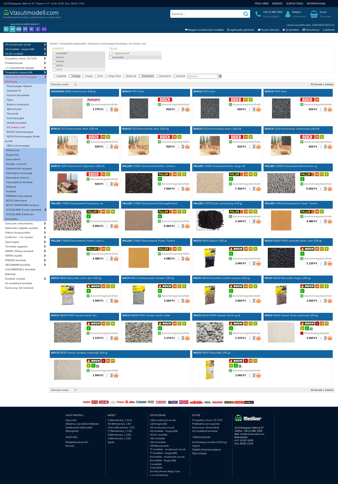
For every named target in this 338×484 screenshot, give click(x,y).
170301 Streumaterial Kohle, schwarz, (149, 166)
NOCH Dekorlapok (16, 200)
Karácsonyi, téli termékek (19, 287)
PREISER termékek (15, 260)
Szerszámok (13, 159)
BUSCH (60, 57)
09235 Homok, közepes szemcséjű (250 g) (79, 352)
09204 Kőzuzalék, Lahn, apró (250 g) (76, 278)
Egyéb (111, 442)
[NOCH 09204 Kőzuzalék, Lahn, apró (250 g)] (67, 295)
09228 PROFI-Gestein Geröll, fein (74, 315)
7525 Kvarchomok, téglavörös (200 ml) (78, 166)
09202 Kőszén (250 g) (210, 240)
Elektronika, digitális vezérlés (21, 228)
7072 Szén (204, 91)
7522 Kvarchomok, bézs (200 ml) (145, 128)
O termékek (156, 467)
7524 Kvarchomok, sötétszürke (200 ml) (292, 128)
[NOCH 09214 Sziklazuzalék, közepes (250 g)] (138, 295)
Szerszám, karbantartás (19, 223)
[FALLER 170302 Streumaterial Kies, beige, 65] (209, 183)
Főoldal (53, 43)
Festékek (11, 191)
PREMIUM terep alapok (19, 196)
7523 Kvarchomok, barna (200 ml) (217, 128)
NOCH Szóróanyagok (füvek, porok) (22, 139)
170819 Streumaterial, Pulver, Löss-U (77, 240)
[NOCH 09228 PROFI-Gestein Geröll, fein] (67, 332)
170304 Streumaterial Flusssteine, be (77, 203)
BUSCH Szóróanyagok (20, 131)
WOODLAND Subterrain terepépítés (19, 216)
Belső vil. (131, 76)
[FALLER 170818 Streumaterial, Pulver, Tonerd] (281, 220)
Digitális (61, 76)
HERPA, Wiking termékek (19, 251)
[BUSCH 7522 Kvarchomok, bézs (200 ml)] (138, 146)
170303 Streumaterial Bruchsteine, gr (291, 166)
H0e (18, 29)
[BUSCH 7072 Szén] (209, 108)
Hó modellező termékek (18, 283)
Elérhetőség (294, 3)
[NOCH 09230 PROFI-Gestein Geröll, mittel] (138, 332)
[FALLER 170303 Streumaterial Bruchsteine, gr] (281, 183)
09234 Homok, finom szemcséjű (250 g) (291, 315)
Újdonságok (12, 241)
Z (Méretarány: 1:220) (119, 438)
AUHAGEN (62, 53)
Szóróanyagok (15, 118)
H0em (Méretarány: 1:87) (121, 427)
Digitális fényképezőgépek (206, 449)
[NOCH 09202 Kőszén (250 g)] (209, 258)
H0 (12, 29)
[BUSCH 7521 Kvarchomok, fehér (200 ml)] (67, 146)
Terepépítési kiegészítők (19, 72)
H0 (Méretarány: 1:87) (119, 423)
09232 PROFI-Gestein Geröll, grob (216, 315)
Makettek (10, 274)
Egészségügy (199, 453)
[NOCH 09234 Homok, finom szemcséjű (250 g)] (281, 332)
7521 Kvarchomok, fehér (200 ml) (74, 128)
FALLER (60, 61)
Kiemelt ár (165, 76)
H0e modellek (157, 438)
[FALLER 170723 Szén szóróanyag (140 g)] (209, 220)
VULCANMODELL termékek (20, 269)
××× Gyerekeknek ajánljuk (19, 67)
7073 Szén (276, 91)
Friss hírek (262, 3)
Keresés (277, 3)
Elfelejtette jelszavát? (76, 442)
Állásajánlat (71, 431)
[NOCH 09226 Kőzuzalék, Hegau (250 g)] (281, 295)
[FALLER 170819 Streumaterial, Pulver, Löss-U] (67, 258)
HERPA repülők (13, 255)
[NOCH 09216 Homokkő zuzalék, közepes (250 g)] (209, 295)
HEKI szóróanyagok (18, 145)
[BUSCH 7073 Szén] (281, 108)
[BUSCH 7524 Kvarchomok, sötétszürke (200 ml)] (281, 146)
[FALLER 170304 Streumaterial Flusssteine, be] (67, 220)
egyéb (44, 29)
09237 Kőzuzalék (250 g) (211, 352)
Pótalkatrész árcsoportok (206, 423)
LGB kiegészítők (158, 423)
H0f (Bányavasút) (159, 445)
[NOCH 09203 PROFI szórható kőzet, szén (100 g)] (281, 258)
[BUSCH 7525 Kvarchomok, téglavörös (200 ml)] (67, 183)
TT (25, 29)
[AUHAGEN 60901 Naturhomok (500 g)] (67, 108)
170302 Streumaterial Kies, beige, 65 (219, 166)
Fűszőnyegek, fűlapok (19, 86)
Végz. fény (115, 76)
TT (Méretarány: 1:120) (120, 431)
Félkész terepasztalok (17, 232)
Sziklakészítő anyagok (19, 168)
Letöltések (329, 29)
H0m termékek (158, 442)
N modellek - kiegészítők (163, 460)
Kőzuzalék (118, 57)
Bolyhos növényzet (18, 104)
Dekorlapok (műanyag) (19, 173)
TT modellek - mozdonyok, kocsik (168, 449)
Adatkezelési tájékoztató (78, 427)
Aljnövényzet (14, 109)
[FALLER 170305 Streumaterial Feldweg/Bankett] (138, 220)
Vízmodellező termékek (19, 182)
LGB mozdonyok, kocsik (163, 420)
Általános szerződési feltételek (82, 423)
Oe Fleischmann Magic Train (165, 471)
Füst (100, 76)
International (316, 3)
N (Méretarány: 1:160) (119, 434)
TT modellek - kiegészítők (163, 453)
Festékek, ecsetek (15, 278)
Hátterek (11, 186)
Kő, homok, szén (16, 127)
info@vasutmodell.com (252, 434)
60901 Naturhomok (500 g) (73, 91)
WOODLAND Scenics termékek (23, 209)
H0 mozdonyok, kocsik (18, 44)
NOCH (60, 65)
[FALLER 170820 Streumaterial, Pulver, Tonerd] (138, 258)
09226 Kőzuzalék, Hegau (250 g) (288, 278)
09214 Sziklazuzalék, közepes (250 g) (148, 278)
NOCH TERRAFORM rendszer (22, 205)
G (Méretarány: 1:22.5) (120, 420)
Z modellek (156, 464)
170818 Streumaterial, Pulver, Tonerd (291, 203)
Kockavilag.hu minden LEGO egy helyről (209, 444)
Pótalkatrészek (14, 63)
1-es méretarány (159, 475)
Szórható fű (14, 90)
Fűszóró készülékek (18, 95)
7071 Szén (133, 91)
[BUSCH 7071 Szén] (138, 108)
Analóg (76, 76)
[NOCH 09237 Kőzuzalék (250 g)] (209, 370)
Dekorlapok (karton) (17, 177)
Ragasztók (12, 154)
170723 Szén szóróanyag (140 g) (217, 203)
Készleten (148, 76)
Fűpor (10, 99)
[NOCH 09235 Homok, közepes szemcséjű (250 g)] (67, 370)
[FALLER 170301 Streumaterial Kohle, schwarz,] (138, 183)
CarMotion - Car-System (19, 237)
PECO (59, 69)
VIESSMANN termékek (17, 264)
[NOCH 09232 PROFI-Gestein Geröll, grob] (209, 332)
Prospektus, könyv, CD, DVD (21, 58)
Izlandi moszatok (17, 122)
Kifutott (181, 76)
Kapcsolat (70, 420)
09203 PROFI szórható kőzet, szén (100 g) (293, 240)
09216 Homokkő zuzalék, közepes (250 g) (221, 278)
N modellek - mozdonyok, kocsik (167, 456)
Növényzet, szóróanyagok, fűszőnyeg (21, 79)
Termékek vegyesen (16, 246)
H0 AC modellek (14, 53)
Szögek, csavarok (16, 164)
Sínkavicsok (12, 150)
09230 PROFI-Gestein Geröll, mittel (146, 315)
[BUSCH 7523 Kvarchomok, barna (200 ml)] (209, 146)
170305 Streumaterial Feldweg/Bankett (149, 203)
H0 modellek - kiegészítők (20, 49)
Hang (89, 76)
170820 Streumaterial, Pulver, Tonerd (148, 240)
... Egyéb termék (121, 53)
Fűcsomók (12, 113)
